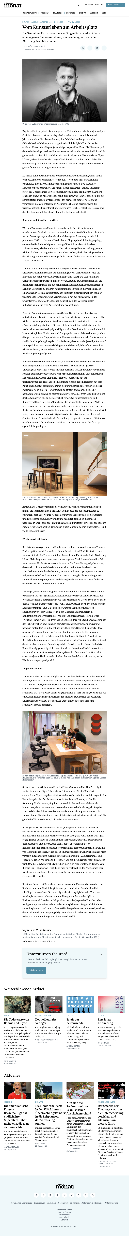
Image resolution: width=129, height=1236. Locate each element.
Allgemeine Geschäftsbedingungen (63, 1203)
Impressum (39, 1203)
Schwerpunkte (30, 13)
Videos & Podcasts (106, 1102)
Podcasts (70, 13)
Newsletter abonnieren (21, 1203)
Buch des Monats (43, 1016)
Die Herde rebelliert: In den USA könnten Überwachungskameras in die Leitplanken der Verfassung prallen (50, 1114)
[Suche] (79, 5)
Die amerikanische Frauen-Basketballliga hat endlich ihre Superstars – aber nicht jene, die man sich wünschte (16, 1116)
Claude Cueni (10, 1061)
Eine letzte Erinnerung (105, 1021)
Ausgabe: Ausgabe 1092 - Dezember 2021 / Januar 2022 (55, 22)
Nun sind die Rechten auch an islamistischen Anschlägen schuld (79, 1108)
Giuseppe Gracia (105, 1162)
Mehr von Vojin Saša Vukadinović (38, 942)
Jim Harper (40, 1143)
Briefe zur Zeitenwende (75, 1021)
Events (82, 13)
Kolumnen (57, 13)
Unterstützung (111, 1203)
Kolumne (8, 1102)
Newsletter (87, 5)
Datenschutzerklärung (92, 1203)
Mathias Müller (11, 1147)
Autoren (94, 13)
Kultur (25, 22)
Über (104, 13)
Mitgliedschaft (115, 5)
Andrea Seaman (74, 1046)
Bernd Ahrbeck (73, 1148)
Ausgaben (99, 5)
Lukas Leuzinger (105, 1164)
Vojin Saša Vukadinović (33, 46)
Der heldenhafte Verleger (46, 1021)
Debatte (39, 1102)
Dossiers (45, 13)
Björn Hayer (103, 1043)
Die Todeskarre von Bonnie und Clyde (16, 1021)
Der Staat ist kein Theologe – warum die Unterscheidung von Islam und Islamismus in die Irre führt (110, 1114)
